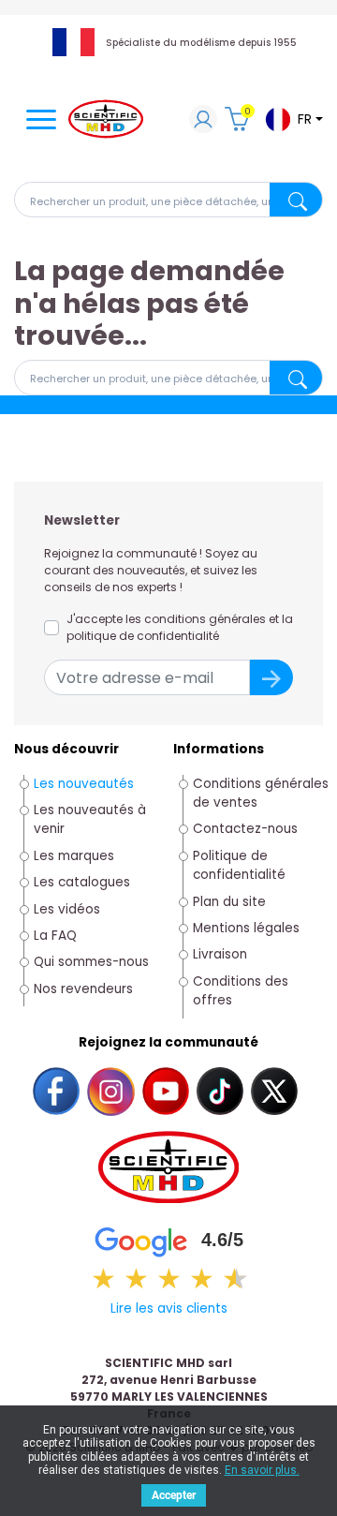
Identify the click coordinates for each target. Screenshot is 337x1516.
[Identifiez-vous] (203, 121)
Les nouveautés (84, 784)
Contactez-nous (245, 829)
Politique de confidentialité (239, 865)
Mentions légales (246, 928)
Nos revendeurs (83, 989)
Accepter (174, 1495)
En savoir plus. (262, 1470)
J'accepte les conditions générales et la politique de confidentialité (179, 627)
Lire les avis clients (168, 1308)
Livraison (220, 954)
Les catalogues (82, 882)
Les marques (74, 856)
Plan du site (229, 902)
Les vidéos (67, 909)
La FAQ (55, 935)
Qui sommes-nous (91, 962)
